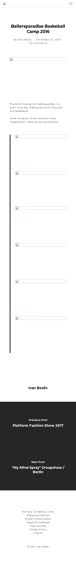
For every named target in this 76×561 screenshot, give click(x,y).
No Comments (38, 43)
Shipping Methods (38, 515)
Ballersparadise (46, 104)
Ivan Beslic (25, 39)
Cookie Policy (38, 529)
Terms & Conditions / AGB (38, 511)
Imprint (38, 533)
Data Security (38, 525)
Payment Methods (38, 522)
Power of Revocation (38, 518)
